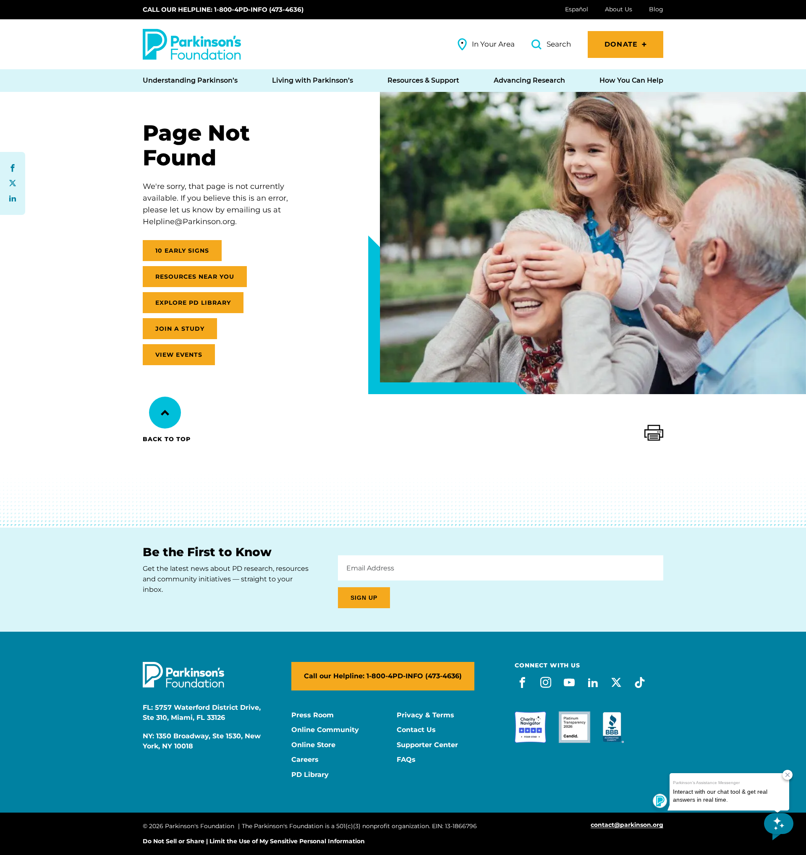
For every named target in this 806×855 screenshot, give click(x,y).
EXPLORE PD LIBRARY (193, 302)
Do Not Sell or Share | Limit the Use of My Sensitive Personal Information (254, 841)
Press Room (312, 715)
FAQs (406, 759)
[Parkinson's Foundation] (192, 44)
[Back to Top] (165, 413)
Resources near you (194, 276)
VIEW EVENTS (178, 354)
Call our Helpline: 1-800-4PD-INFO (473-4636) (223, 9)
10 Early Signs (182, 250)
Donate (621, 44)
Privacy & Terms (425, 715)
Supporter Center (427, 745)
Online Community (325, 730)
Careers (305, 759)
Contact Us (416, 730)
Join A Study (179, 328)
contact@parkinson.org (627, 825)
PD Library (310, 775)
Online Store (313, 745)
